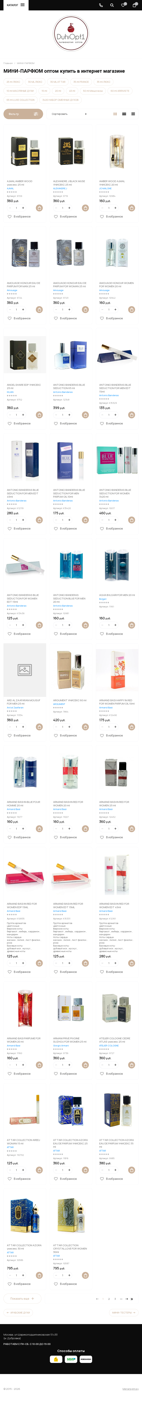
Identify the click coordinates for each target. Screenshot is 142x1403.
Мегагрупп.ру (131, 1389)
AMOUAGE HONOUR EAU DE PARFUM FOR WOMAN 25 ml (69, 284)
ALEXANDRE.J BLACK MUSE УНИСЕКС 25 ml (69, 182)
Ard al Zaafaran (15, 707)
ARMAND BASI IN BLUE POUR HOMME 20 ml (23, 803)
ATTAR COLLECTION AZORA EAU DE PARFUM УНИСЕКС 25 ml (70, 1143)
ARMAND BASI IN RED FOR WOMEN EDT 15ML (68, 905)
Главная (8, 63)
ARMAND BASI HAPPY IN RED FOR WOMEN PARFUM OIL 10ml (117, 702)
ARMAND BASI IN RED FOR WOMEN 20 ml (68, 803)
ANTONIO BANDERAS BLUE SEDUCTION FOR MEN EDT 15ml (115, 388)
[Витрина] (115, 114)
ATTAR (10, 1147)
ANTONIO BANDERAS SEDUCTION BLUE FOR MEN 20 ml (69, 598)
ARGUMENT (59, 704)
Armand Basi (106, 707)
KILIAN (10, 392)
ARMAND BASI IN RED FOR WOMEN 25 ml (114, 803)
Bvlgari (102, 598)
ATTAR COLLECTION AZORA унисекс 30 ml (24, 1247)
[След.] (126, 1299)
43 (132, 1299)
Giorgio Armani (61, 1045)
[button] (101, 5)
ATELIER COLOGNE (109, 1045)
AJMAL (10, 188)
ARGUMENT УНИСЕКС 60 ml (69, 700)
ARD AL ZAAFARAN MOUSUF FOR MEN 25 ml (23, 702)
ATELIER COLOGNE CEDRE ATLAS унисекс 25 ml (114, 1040)
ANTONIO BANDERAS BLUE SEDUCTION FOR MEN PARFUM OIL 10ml (69, 493)
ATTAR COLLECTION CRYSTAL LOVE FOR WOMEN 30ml (70, 1248)
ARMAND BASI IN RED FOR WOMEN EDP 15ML (22, 905)
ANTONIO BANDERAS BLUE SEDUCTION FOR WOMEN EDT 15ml (23, 598)
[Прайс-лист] (133, 114)
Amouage (12, 290)
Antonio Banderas (63, 392)
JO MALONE (105, 188)
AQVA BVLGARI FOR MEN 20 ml (117, 595)
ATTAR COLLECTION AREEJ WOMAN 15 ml (23, 1141)
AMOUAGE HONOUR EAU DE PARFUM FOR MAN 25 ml (23, 284)
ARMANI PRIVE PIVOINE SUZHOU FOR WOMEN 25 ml (69, 1040)
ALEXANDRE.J (60, 188)
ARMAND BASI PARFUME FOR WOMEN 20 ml (24, 1040)
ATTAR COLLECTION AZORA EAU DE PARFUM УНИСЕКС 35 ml (116, 1143)
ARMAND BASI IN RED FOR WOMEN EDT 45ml (114, 905)
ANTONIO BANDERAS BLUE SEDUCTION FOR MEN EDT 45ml (23, 493)
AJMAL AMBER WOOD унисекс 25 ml (19, 182)
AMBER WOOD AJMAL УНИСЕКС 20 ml (112, 182)
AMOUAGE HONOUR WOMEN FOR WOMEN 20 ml (116, 284)
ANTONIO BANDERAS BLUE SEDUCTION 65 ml (69, 386)
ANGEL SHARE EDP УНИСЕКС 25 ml (24, 386)
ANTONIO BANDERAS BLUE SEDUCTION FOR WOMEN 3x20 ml (115, 493)
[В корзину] (39, 207)
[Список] (124, 114)
